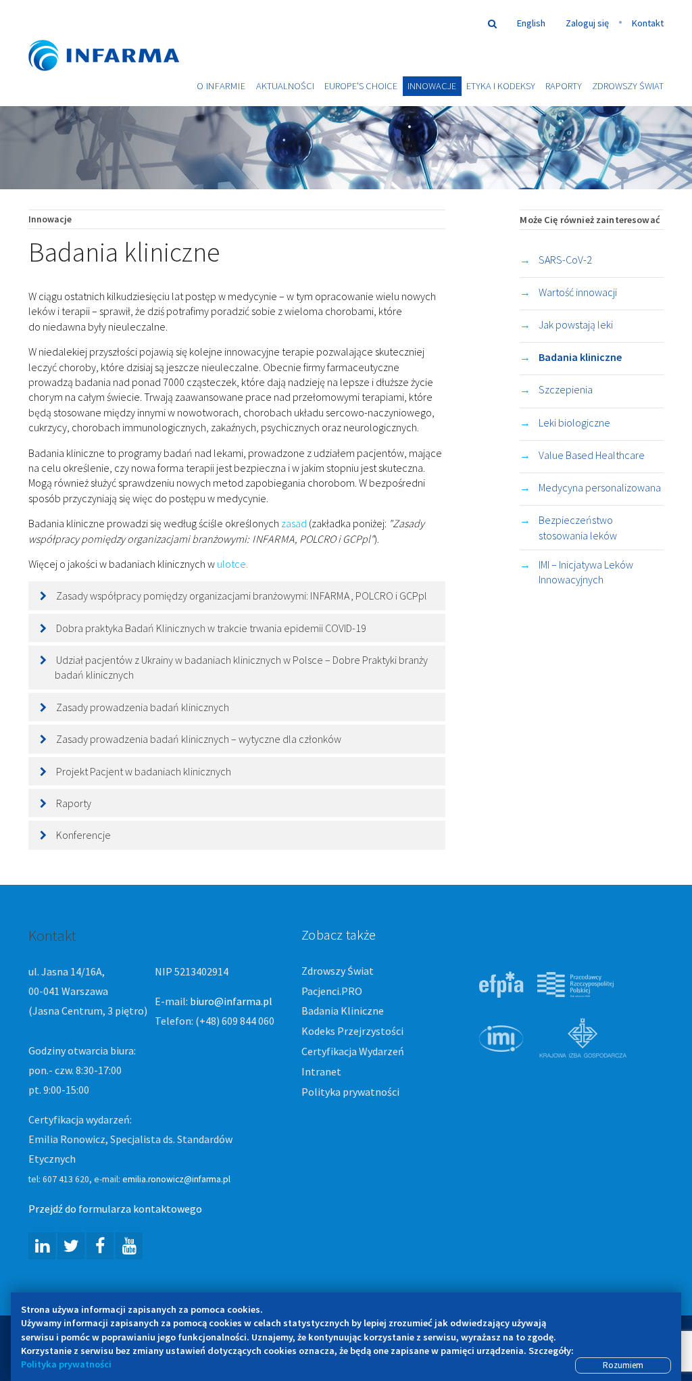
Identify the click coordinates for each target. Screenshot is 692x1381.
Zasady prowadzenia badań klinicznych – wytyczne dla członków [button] (198, 739)
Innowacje (431, 86)
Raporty (563, 86)
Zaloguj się (587, 23)
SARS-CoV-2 (565, 259)
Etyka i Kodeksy (500, 86)
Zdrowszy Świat (628, 86)
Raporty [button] (73, 803)
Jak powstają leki (576, 324)
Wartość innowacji (578, 292)
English (531, 23)
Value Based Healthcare (592, 455)
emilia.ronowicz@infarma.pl (176, 1179)
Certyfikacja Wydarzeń (352, 1051)
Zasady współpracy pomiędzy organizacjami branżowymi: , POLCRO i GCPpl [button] (241, 595)
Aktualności (285, 86)
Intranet (321, 1071)
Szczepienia (566, 389)
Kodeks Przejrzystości (352, 1031)
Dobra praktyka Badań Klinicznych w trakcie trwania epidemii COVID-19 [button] (211, 628)
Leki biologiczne (574, 422)
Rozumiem (623, 1365)
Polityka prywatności (350, 1091)
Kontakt (648, 23)
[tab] (236, 595)
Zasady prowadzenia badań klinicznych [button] (142, 707)
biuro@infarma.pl (231, 1001)
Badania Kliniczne (342, 1010)
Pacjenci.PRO (331, 991)
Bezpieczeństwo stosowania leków (578, 527)
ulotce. (233, 564)
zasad (294, 523)
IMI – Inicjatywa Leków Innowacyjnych (586, 572)
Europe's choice (360, 86)
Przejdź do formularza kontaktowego (115, 1208)
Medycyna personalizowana (600, 487)
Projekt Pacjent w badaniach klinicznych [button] (143, 771)
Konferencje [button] (83, 835)
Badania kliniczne (580, 357)
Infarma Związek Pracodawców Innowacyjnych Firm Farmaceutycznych (116, 35)
